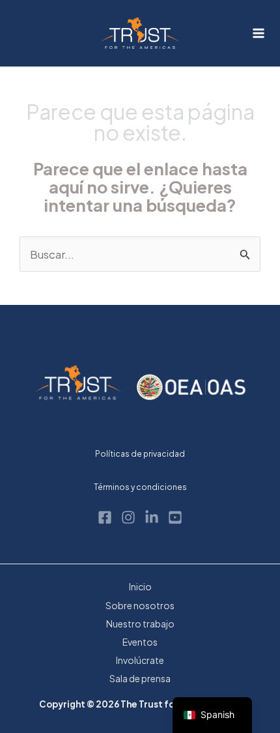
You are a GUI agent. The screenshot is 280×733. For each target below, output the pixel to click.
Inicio (140, 586)
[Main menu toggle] (259, 33)
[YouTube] (175, 517)
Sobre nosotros (140, 605)
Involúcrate (140, 660)
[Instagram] (128, 517)
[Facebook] (105, 517)
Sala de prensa (140, 678)
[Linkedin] (152, 517)
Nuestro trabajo (140, 623)
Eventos (140, 642)
